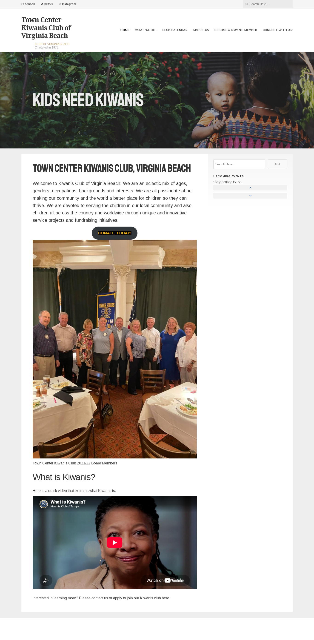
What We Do (145, 30)
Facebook (28, 4)
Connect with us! (278, 30)
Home (124, 30)
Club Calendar (174, 30)
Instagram (68, 4)
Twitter (48, 4)
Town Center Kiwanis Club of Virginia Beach (46, 27)
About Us (201, 30)
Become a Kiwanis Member (235, 30)
